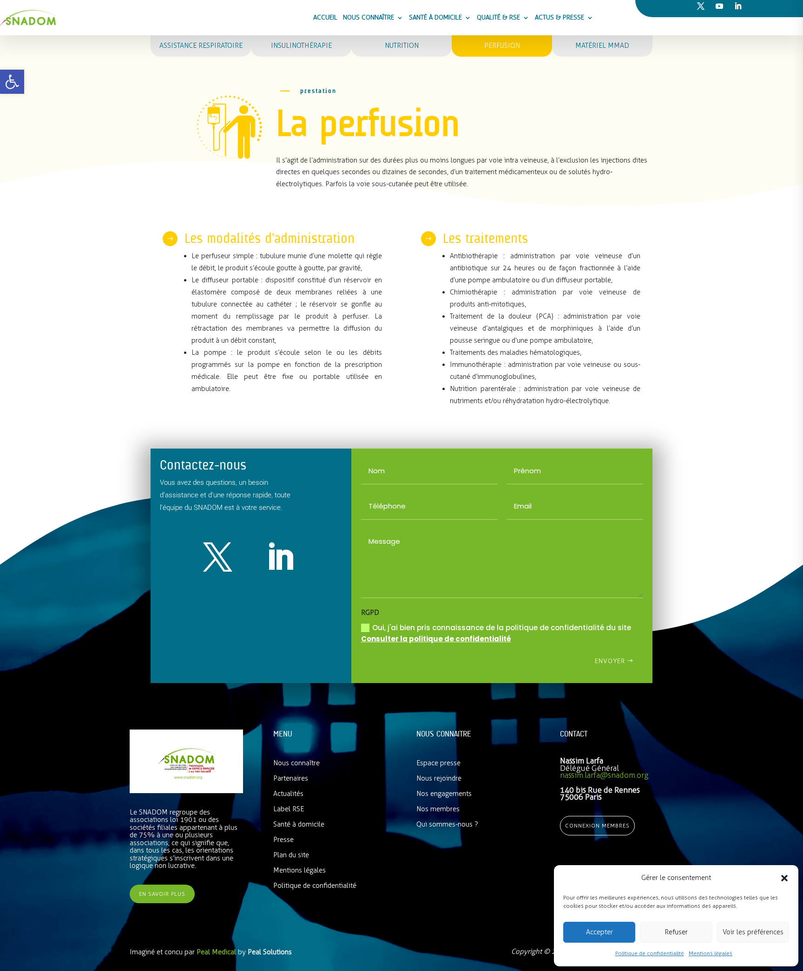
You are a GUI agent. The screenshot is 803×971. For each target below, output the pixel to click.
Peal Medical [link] (217, 952)
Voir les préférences (753, 932)
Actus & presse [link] (559, 17)
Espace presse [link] (438, 763)
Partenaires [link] (290, 778)
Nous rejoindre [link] (438, 778)
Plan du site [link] (291, 855)
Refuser (676, 932)
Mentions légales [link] (710, 953)
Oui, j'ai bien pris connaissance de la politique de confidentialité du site (496, 633)
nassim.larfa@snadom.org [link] (604, 775)
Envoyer (610, 661)
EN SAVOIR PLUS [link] (162, 894)
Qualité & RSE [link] (498, 17)
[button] (784, 878)
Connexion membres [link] (597, 825)
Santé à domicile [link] (435, 17)
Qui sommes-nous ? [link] (447, 824)
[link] (12, 82)
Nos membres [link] (438, 809)
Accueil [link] (325, 17)
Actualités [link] (288, 793)
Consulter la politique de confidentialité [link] (436, 639)
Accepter (599, 932)
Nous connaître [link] (368, 17)
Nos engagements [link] (444, 793)
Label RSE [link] (288, 809)
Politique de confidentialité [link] (649, 953)
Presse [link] (283, 839)
